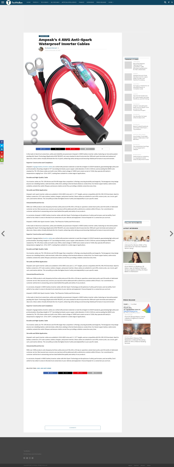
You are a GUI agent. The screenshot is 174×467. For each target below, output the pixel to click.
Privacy (143, 465)
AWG (38, 368)
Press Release (101, 2)
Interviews (90, 2)
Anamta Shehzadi (52, 48)
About (130, 465)
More (110, 2)
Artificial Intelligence (69, 2)
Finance (81, 2)
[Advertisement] (87, 18)
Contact (136, 465)
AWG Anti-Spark (46, 368)
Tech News (44, 2)
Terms (148, 465)
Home (28, 2)
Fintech (35, 2)
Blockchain (55, 2)
